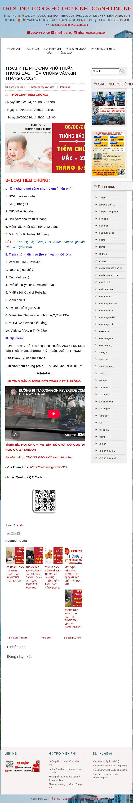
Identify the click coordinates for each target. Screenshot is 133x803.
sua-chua (103, 394)
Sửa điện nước (76, 49)
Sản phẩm (33, 49)
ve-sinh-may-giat (107, 451)
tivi (100, 422)
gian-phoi (103, 225)
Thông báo (64, 52)
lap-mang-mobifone (108, 303)
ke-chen (103, 254)
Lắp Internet (52, 49)
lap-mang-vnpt (106, 324)
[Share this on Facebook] (14, 525)
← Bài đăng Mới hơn (16, 637)
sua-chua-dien (106, 401)
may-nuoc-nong (106, 366)
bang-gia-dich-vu (107, 204)
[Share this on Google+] (21, 525)
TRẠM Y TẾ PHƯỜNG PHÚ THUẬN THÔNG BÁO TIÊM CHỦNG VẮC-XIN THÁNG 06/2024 (40, 73)
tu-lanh (102, 436)
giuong (102, 239)
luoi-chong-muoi (106, 338)
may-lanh (103, 359)
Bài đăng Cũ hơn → (74, 637)
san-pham (104, 387)
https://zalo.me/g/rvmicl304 (48, 467)
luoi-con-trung (105, 345)
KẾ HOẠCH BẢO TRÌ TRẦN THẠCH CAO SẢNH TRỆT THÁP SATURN (15, 574)
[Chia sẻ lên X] (15, 533)
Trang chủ (14, 49)
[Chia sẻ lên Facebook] (18, 533)
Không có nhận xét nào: (42, 87)
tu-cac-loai (104, 430)
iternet (102, 247)
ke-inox (102, 261)
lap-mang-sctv (106, 310)
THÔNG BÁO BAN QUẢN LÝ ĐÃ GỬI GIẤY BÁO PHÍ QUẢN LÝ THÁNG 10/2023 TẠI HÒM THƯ (34, 577)
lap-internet (104, 282)
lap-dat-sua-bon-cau (108, 275)
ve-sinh (102, 444)
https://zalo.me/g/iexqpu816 (71, 24)
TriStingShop (63, 32)
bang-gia (103, 197)
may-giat (103, 352)
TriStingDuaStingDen (92, 32)
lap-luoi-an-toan (106, 289)
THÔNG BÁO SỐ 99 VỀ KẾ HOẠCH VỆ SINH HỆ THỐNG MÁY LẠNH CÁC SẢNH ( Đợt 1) (52, 577)
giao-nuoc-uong (106, 233)
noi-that (102, 373)
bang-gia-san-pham (108, 211)
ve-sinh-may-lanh (107, 458)
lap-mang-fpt (105, 296)
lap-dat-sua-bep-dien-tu (110, 268)
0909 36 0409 (40, 32)
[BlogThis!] (12, 533)
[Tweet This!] (17, 525)
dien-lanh (103, 218)
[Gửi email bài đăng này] (8, 533)
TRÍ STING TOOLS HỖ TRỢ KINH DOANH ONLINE (66, 8)
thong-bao (65, 87)
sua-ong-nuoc (105, 408)
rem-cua (103, 380)
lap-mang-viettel (107, 317)
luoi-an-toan (104, 331)
